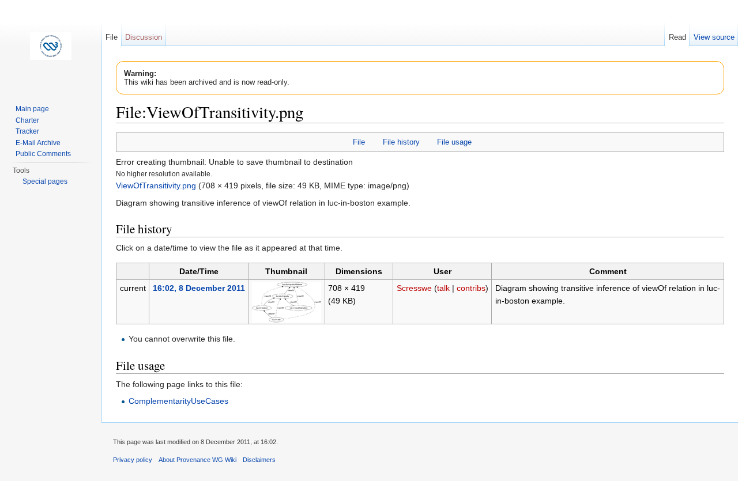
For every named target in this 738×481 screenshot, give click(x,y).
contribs (471, 288)
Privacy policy (132, 459)
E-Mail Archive (38, 143)
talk (443, 288)
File (359, 142)
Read (677, 37)
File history (401, 142)
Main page (32, 109)
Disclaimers (259, 459)
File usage (454, 142)
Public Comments (43, 154)
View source (714, 37)
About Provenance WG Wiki (197, 459)
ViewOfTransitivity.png (156, 185)
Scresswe (414, 288)
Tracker (27, 131)
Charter (27, 120)
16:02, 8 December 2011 (199, 288)
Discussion (143, 37)
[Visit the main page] (51, 46)
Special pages (44, 181)
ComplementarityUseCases (178, 401)
